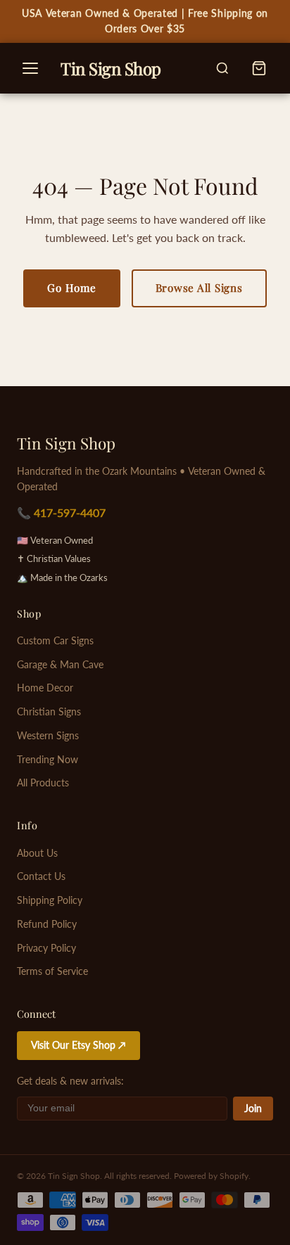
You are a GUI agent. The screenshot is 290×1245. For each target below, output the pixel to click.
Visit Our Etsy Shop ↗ (78, 1045)
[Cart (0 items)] (259, 68)
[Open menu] (30, 68)
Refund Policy (47, 924)
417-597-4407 (70, 512)
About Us (37, 853)
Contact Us (41, 876)
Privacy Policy (46, 948)
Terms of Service (52, 971)
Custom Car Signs (55, 640)
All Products (43, 782)
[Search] (222, 68)
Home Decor (45, 688)
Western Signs (48, 735)
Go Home (71, 288)
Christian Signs (49, 711)
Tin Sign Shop (66, 443)
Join (253, 1108)
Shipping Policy (49, 900)
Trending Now (47, 759)
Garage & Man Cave (60, 664)
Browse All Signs (199, 288)
